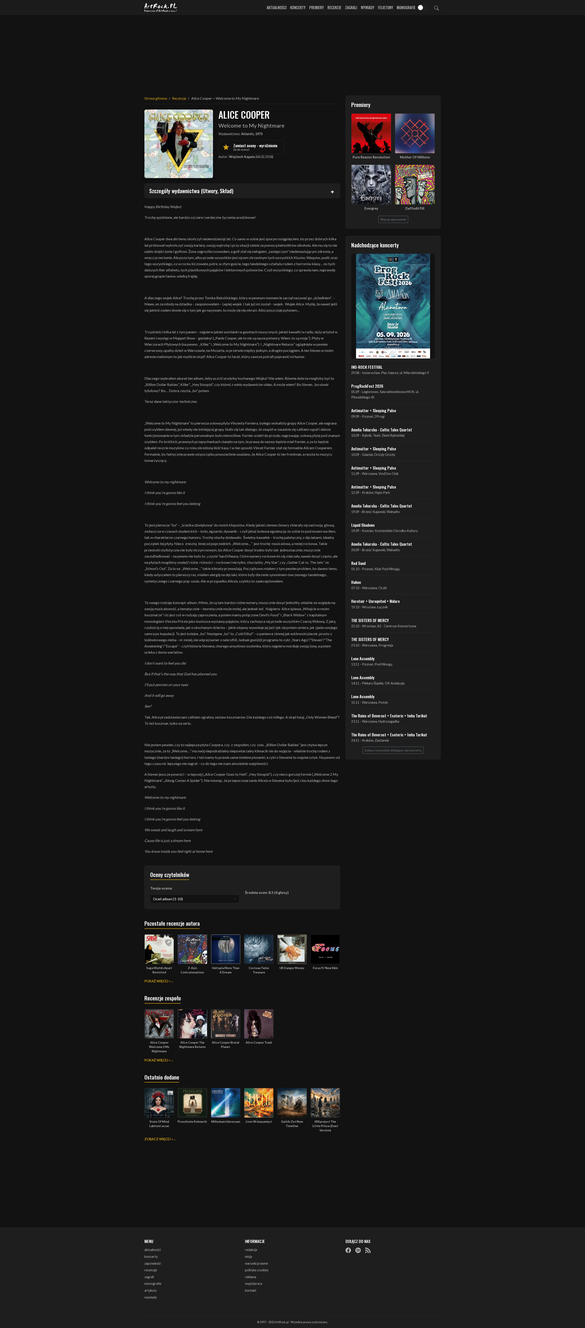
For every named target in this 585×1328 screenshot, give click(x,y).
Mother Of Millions (415, 157)
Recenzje (334, 7)
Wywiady (367, 7)
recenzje (150, 1270)
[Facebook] (348, 1250)
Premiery (316, 7)
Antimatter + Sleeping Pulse (373, 410)
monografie (152, 1283)
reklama (250, 1277)
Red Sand (358, 563)
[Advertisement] (292, 53)
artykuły (150, 1290)
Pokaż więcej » (157, 981)
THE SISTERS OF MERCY (370, 620)
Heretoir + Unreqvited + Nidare (375, 601)
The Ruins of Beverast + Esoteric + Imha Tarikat (389, 716)
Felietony (385, 7)
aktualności (152, 1250)
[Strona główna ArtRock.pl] (160, 7)
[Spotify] (358, 1250)
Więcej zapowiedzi (393, 219)
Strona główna (155, 98)
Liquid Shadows (363, 525)
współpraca (253, 1283)
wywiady (150, 1297)
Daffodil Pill (414, 208)
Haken (356, 582)
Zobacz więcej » (158, 1139)
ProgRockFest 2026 (367, 386)
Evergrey (371, 208)
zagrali (149, 1277)
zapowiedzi (152, 1263)
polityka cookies (257, 1270)
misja (248, 1257)
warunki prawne (256, 1263)
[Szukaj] (436, 7)
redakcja (251, 1250)
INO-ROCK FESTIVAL (367, 367)
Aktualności (277, 7)
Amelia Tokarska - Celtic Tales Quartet (381, 430)
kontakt (250, 1290)
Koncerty (298, 7)
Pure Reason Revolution (371, 157)
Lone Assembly (363, 658)
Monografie (406, 7)
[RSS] (368, 1250)
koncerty (151, 1257)
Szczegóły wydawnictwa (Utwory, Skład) (191, 191)
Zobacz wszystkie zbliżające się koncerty (393, 750)
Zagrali (351, 7)
